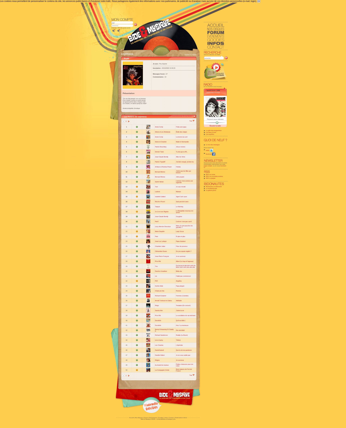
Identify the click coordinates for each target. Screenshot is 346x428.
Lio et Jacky (159, 340)
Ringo (157, 305)
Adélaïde (179, 300)
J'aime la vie (180, 310)
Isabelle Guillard (160, 196)
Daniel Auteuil (159, 350)
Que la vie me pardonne (184, 350)
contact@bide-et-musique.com (166, 419)
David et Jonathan (161, 271)
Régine (157, 360)
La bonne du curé (181, 137)
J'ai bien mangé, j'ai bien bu (185, 162)
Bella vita (179, 271)
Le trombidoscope (211, 188)
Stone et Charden (161, 142)
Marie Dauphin (159, 231)
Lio (156, 276)
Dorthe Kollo (159, 286)
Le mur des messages (213, 144)
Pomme (178, 291)
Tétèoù (178, 340)
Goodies (160, 417)
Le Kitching (179, 206)
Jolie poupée (180, 177)
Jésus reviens (180, 147)
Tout (191, 121)
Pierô (156, 221)
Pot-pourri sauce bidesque (215, 119)
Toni (156, 187)
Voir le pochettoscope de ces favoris (180, 116)
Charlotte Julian (160, 246)
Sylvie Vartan (159, 182)
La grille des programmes (214, 130)
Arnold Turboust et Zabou (163, 300)
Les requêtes (210, 134)
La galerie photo (211, 190)
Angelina (179, 281)
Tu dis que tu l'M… (182, 152)
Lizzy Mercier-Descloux (163, 226)
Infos (166, 417)
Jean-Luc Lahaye (161, 241)
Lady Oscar (180, 231)
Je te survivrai (180, 256)
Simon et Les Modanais (162, 132)
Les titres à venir (211, 132)
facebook (209, 154)
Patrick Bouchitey (161, 147)
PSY (156, 281)
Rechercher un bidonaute (214, 186)
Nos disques (139, 417)
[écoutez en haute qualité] (118, 32)
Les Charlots (159, 345)
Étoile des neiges (181, 132)
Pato (156, 236)
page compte (208, 166)
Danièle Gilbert (160, 355)
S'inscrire (114, 28)
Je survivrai (180, 360)
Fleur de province (181, 246)
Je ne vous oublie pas (183, 355)
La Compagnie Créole (162, 370)
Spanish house (211, 90)
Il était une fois (159, 291)
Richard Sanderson (161, 335)
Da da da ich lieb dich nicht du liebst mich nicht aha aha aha (185, 266)
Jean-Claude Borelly (161, 157)
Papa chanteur (181, 241)
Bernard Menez (160, 172)
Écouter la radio (215, 126)
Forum (146, 417)
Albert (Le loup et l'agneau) (184, 261)
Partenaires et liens (181, 417)
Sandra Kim (159, 310)
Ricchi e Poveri (160, 201)
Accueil (131, 417)
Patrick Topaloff (160, 162)
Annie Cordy (159, 127)
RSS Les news (210, 174)
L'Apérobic (179, 345)
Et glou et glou (180, 236)
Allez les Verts (180, 157)
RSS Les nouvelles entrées (214, 176)
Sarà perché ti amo (182, 201)
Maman (178, 191)
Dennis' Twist (159, 152)
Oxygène (179, 216)
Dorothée (158, 320)
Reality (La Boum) (182, 335)
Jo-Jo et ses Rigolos (162, 211)
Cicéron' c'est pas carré (184, 221)
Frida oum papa (181, 127)
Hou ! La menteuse (182, 325)
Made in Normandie (182, 142)
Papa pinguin (180, 286)
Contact (171, 417)
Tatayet (157, 206)
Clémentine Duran (161, 251)
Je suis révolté (181, 187)
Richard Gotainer (160, 296)
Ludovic (157, 191)
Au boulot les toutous (162, 365)
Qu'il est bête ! (180, 320)
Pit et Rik (158, 261)
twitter (208, 150)
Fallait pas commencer (183, 276)
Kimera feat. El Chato (213, 92)
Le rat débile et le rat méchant (185, 315)
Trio (156, 266)
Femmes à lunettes (182, 296)
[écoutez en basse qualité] (113, 32)
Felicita (178, 167)
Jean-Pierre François (162, 256)
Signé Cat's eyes (181, 196)
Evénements (153, 417)
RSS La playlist (210, 178)
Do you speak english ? (183, 251)
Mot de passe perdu (124, 28)
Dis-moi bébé (180, 330)
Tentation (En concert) (183, 305)
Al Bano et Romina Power (163, 167)
